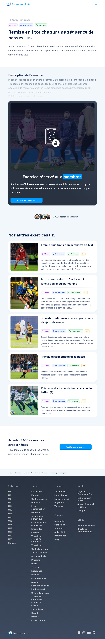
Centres (35, 532)
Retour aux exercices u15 (20, 20)
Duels (34, 563)
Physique (59, 502)
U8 (9, 495)
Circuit (34, 605)
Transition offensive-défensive (36, 539)
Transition (36, 545)
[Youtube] (90, 633)
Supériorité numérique (37, 517)
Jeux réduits (60, 495)
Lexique (81, 510)
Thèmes (58, 485)
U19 (10, 536)
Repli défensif (38, 589)
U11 (10, 506)
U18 (10, 532)
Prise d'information (38, 507)
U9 (9, 499)
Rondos (35, 574)
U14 (10, 517)
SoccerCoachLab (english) (85, 505)
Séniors (12, 543)
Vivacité (35, 567)
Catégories (18, 473)
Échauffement (61, 499)
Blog (56, 539)
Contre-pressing (39, 499)
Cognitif (35, 613)
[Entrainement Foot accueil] (18, 4)
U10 (10, 502)
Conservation (38, 620)
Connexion (59, 525)
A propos (59, 528)
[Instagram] (84, 633)
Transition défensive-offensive (36, 599)
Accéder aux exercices (26, 200)
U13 (10, 513)
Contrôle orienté (39, 549)
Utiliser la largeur (40, 593)
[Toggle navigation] (96, 4)
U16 (10, 524)
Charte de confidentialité (84, 530)
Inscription (59, 521)
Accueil (10, 473)
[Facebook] (80, 633)
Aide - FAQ (59, 532)
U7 (9, 491)
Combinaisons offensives (38, 524)
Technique (59, 491)
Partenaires (60, 536)
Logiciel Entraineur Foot (85, 493)
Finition (35, 495)
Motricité (35, 512)
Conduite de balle (40, 586)
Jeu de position (39, 552)
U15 (10, 521)
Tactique (58, 506)
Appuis (34, 582)
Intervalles (36, 529)
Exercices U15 (28, 473)
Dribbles (35, 502)
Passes (35, 617)
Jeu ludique (37, 609)
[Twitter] (95, 633)
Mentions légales (86, 525)
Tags (34, 485)
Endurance (36, 571)
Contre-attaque (39, 578)
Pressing (35, 560)
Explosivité (36, 491)
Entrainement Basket (84, 499)
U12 (10, 510)
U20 (10, 539)
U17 (10, 528)
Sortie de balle (38, 556)
